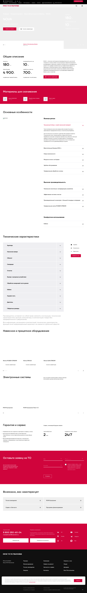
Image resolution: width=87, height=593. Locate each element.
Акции (65, 564)
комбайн (52, 66)
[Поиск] (76, 6)
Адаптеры (10, 245)
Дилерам (33, 2)
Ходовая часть (11, 296)
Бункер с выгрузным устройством (16, 277)
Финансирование (28, 564)
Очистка (9, 270)
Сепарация (10, 264)
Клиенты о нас (68, 561)
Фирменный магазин (78, 1)
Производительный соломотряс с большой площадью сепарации (62, 200)
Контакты (38, 2)
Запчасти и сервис (49, 567)
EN (17, 1)
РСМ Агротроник (26, 2)
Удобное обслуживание (50, 165)
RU (15, 1)
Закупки (25, 570)
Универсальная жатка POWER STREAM (55, 206)
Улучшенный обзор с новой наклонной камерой (57, 125)
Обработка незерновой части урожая (17, 283)
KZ (19, 1)
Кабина (46, 224)
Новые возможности (49, 154)
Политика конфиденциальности (29, 587)
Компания (46, 561)
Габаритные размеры (13, 308)
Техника (25, 561)
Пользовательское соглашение (29, 589)
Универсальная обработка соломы (53, 171)
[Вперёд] (83, 45)
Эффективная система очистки (52, 194)
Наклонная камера (12, 252)
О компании (5, 2)
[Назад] (78, 45)
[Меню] (82, 6)
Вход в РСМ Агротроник (8, 562)
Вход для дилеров (7, 560)
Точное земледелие (28, 567)
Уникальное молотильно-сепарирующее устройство (58, 189)
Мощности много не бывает (51, 159)
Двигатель (10, 302)
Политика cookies (47, 587)
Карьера (19, 2)
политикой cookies (32, 582)
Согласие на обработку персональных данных (52, 589)
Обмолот (9, 258)
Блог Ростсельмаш (12, 2)
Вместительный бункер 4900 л (52, 148)
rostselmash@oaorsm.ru (11, 535)
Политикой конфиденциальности (73, 468)
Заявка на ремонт (49, 564)
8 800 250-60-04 (12, 532)
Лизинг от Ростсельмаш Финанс (30, 44)
